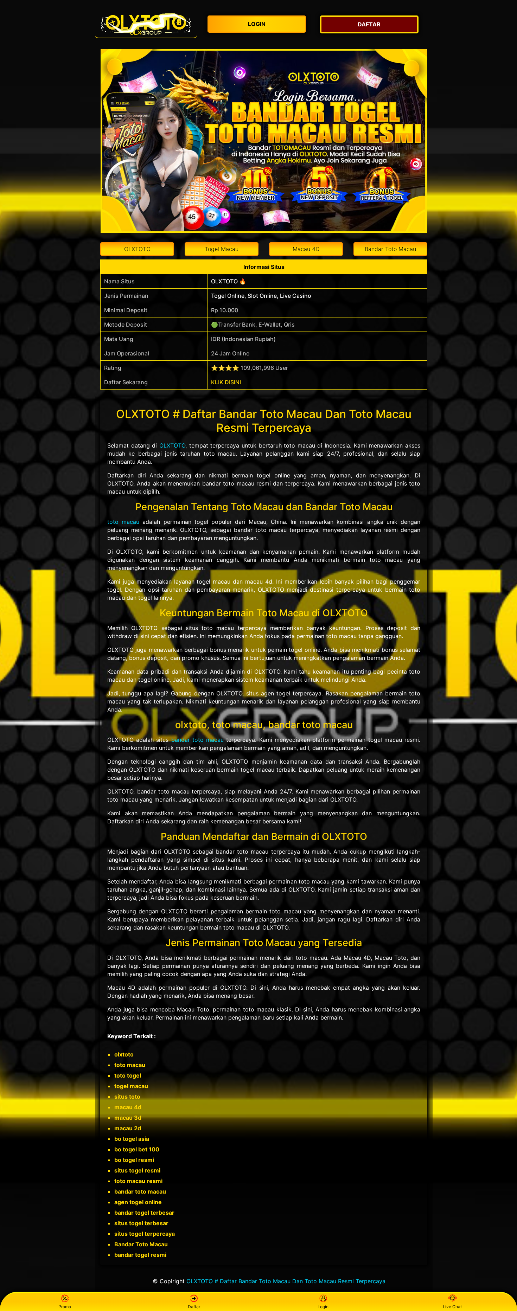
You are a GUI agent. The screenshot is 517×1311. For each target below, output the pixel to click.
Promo (64, 1306)
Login (323, 1306)
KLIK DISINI (226, 382)
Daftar (194, 1306)
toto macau (123, 521)
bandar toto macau (197, 739)
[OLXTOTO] (146, 24)
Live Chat (452, 1306)
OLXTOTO (172, 445)
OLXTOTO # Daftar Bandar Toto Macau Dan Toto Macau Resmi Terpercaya (285, 1281)
